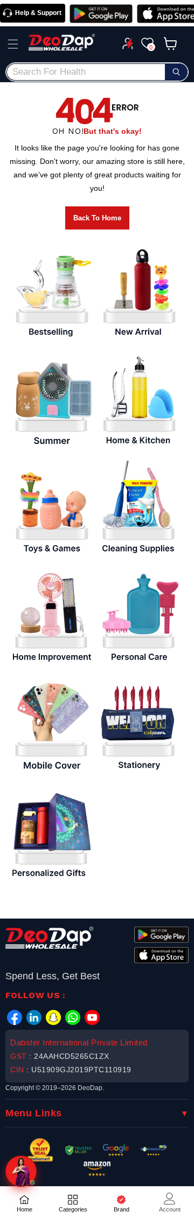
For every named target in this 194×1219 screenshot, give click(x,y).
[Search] (176, 72)
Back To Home (97, 218)
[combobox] (97, 72)
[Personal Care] (138, 617)
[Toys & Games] (51, 509)
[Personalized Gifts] (51, 834)
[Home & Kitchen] (138, 401)
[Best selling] (51, 293)
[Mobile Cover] (51, 726)
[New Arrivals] (138, 293)
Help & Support (38, 13)
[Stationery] (138, 726)
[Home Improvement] (51, 617)
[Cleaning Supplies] (138, 509)
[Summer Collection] (51, 401)
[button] (13, 44)
